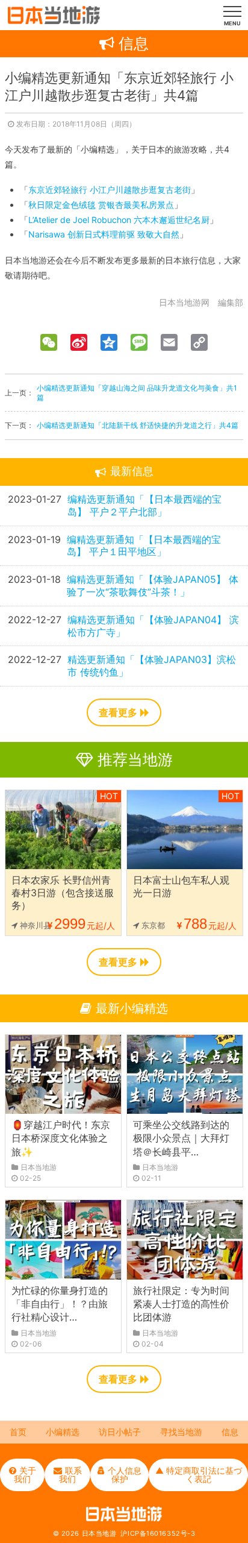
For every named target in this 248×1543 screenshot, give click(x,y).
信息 (230, 1432)
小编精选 (62, 1432)
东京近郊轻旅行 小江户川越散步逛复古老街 (109, 189)
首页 (18, 1432)
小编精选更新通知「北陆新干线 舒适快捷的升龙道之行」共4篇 (137, 425)
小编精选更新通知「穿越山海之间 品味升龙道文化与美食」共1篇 (137, 392)
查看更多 (118, 712)
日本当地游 (99, 1533)
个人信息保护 (124, 1474)
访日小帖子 (120, 1432)
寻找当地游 (181, 1432)
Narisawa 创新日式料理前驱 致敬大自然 (103, 234)
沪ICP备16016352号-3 (157, 1533)
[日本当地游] (54, 21)
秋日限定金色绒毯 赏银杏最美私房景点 (101, 205)
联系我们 (70, 1474)
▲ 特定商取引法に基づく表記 (198, 1474)
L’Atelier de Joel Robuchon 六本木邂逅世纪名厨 (118, 220)
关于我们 (25, 1474)
